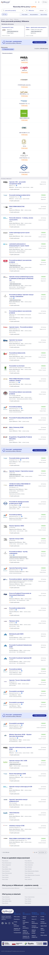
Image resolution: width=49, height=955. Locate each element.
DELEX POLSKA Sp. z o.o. (14, 328)
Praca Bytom (5, 903)
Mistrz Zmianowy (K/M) (16, 427)
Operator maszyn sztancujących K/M (20, 786)
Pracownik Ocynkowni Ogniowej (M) (20, 658)
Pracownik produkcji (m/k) (17, 353)
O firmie (42, 916)
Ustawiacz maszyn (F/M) (16, 825)
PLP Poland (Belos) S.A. (14, 505)
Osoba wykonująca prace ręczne (19, 232)
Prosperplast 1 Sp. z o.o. (14, 196)
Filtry (5, 14)
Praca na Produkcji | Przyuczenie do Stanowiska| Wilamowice (20, 594)
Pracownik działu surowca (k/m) (19, 458)
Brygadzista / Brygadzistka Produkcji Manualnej (20, 438)
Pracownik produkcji (15, 406)
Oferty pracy (17, 916)
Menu (45, 2)
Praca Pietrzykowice (7, 873)
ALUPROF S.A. (12, 609)
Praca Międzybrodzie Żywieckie (32, 875)
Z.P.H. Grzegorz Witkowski (15, 395)
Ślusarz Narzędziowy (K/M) (17, 773)
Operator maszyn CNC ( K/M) (18, 760)
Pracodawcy (17, 919)
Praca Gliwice (28, 899)
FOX (10, 596)
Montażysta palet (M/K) (16, 634)
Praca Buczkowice (29, 862)
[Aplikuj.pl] (7, 911)
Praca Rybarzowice (6, 862)
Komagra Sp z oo (12, 682)
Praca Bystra (5, 860)
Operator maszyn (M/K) (16, 538)
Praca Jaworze (28, 879)
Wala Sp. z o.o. (12, 185)
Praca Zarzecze (6, 871)
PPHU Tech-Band (13, 803)
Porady (15, 921)
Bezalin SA (11, 814)
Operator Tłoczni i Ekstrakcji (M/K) (19, 680)
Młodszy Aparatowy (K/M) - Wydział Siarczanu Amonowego (20, 735)
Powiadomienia (17, 932)
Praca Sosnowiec (6, 899)
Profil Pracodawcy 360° (26, 922)
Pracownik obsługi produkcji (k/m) (19, 195)
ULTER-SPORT (12, 527)
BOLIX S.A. (11, 419)
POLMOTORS (12, 282)
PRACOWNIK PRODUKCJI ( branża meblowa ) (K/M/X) (19, 379)
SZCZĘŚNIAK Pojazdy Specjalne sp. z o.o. (18, 840)
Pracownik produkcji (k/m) (17, 608)
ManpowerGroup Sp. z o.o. (15, 408)
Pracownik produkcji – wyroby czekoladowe (18, 552)
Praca (7, 19)
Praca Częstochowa (29, 897)
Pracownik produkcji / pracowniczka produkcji (20, 261)
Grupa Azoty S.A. (12, 738)
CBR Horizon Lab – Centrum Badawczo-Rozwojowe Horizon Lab (20, 315)
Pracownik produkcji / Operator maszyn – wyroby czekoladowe (21, 295)
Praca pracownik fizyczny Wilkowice (33, 888)
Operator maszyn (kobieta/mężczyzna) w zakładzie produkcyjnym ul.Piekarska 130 (21, 278)
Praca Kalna (5, 867)
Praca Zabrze (28, 901)
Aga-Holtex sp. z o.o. (13, 263)
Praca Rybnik (28, 903)
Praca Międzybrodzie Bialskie (32, 871)
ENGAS (10, 221)
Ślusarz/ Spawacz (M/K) (16, 526)
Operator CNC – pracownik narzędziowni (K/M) (17, 183)
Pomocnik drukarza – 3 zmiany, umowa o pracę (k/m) (21, 218)
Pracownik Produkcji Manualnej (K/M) (20, 418)
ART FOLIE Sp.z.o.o (13, 354)
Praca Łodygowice (6, 865)
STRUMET (11, 635)
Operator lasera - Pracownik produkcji (21, 327)
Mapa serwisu (44, 935)
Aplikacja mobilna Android (34, 931)
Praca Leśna (5, 879)
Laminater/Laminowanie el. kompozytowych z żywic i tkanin (19, 245)
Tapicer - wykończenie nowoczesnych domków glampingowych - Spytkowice (36, 27)
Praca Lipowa (5, 877)
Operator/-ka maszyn (15, 340)
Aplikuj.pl (3, 19)
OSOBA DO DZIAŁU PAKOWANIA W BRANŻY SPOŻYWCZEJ (19, 484)
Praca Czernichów (29, 873)
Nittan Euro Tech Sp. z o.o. (15, 341)
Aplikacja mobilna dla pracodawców (26, 932)
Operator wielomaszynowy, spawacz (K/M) (20, 748)
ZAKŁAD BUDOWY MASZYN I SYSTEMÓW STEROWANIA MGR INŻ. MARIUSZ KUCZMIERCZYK (21, 581)
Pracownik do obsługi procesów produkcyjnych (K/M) (19, 502)
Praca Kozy (27, 877)
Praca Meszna (28, 860)
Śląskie (11, 19)
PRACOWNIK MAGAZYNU (16, 206)
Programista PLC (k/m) (7, 27)
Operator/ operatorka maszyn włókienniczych (18, 800)
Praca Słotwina (28, 867)
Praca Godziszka (29, 865)
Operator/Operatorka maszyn (18, 568)
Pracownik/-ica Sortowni (16, 366)
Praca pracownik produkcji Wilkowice (10, 888)
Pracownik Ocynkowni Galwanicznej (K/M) (20, 646)
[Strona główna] (5, 2)
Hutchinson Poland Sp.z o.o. (15, 827)
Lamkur (10, 208)
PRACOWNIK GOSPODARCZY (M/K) (20, 838)
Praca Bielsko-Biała (6, 869)
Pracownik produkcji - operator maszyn (21, 579)
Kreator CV (34, 916)
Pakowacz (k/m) (14, 621)
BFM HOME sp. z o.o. (13, 382)
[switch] (39, 42)
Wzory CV (34, 919)
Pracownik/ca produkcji (16, 691)
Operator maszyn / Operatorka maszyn (21, 471)
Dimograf (11, 234)
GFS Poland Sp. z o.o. (14, 487)
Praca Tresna (5, 875)
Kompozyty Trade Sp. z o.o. (15, 247)
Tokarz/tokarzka (14, 812)
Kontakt (42, 919)
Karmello (11, 298)
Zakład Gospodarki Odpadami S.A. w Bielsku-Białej (20, 367)
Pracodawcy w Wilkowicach (6, 178)
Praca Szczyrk (28, 869)
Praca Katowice (6, 897)
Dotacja (42, 932)
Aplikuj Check (44, 926)
